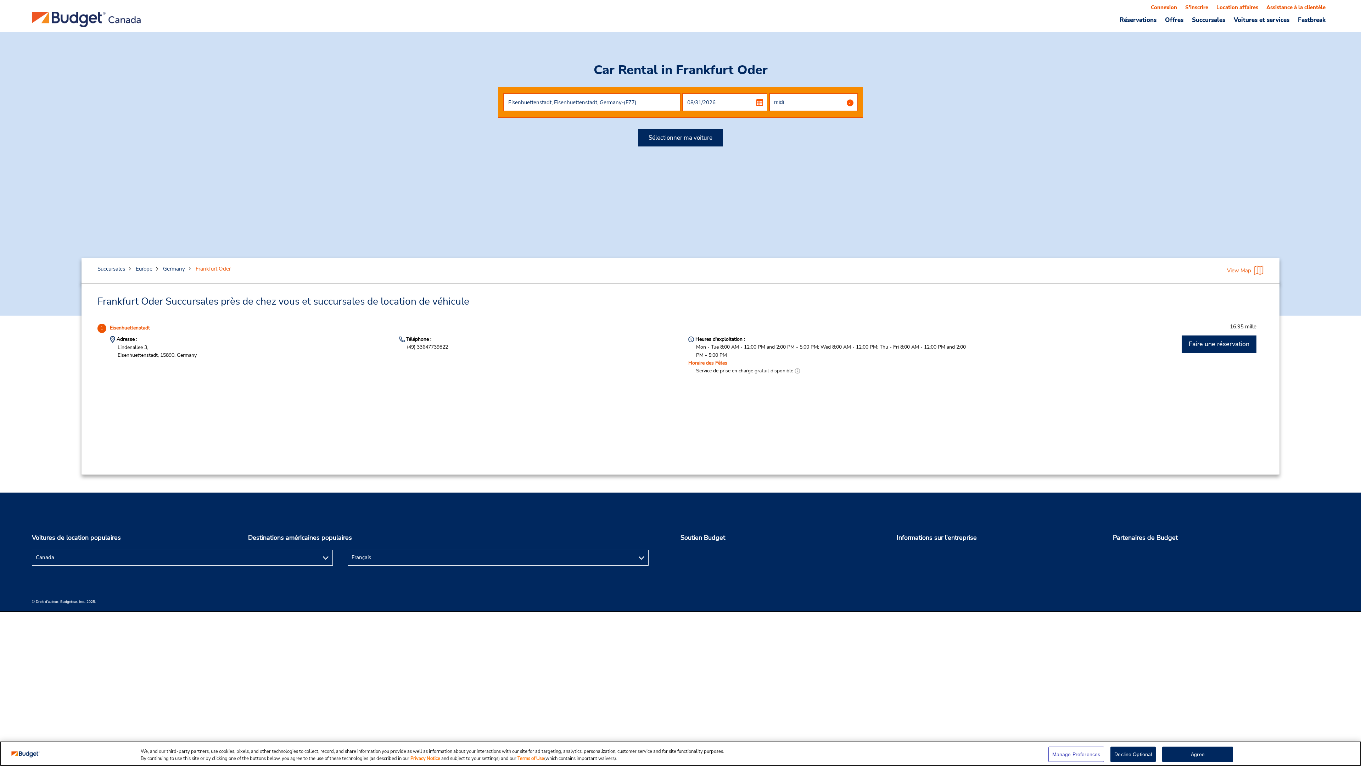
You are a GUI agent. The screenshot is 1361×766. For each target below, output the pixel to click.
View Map (1239, 270)
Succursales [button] (1208, 20)
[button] (797, 370)
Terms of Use (530, 758)
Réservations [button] (1138, 20)
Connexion (1164, 7)
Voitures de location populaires (76, 537)
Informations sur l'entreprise (937, 537)
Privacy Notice (425, 758)
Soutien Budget (702, 537)
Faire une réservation (1219, 344)
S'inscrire (1196, 7)
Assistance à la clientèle (1296, 7)
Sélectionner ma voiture (680, 138)
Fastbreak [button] (1312, 20)
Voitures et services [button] (1261, 20)
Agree (1198, 754)
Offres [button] (1174, 20)
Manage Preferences (1076, 754)
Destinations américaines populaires (300, 537)
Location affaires (1237, 7)
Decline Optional (1133, 754)
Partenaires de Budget (1145, 537)
